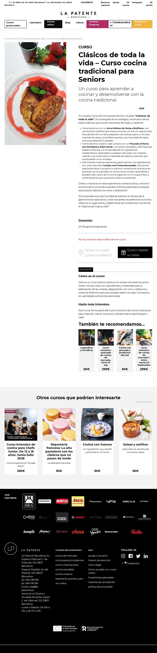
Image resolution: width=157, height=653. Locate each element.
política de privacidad (100, 586)
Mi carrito (149, 3)
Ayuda (116, 2)
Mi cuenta (125, 3)
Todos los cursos (144, 402)
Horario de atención (99, 560)
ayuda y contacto (98, 555)
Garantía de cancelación (101, 582)
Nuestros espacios (105, 3)
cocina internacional (66, 565)
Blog (67, 22)
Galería (80, 22)
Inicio (7, 39)
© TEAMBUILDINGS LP (120, 24)
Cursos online (51, 23)
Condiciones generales (101, 577)
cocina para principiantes (69, 560)
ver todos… (61, 583)
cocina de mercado (66, 555)
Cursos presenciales (13, 24)
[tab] (84, 269)
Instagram (137, 2)
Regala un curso (140, 23)
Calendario (35, 22)
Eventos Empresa (94, 23)
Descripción (86, 269)
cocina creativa (63, 574)
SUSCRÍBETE (87, 2)
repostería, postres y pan (69, 578)
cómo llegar (94, 565)
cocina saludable (64, 569)
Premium (16, 39)
